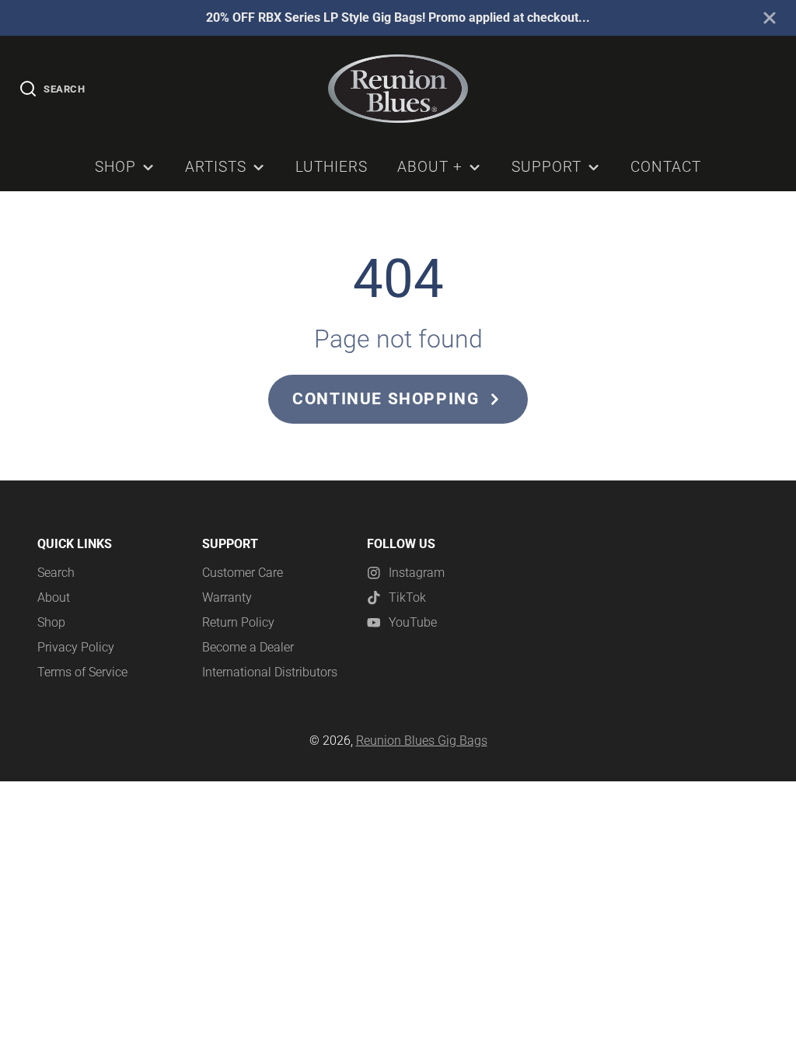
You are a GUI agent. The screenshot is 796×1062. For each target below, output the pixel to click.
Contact (665, 167)
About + (430, 167)
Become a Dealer (248, 647)
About (53, 597)
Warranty (227, 597)
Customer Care (242, 572)
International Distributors (269, 672)
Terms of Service (82, 672)
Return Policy (238, 622)
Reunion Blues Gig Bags (421, 740)
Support (546, 167)
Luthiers (331, 167)
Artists (215, 167)
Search (56, 572)
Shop (115, 167)
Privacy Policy (75, 647)
